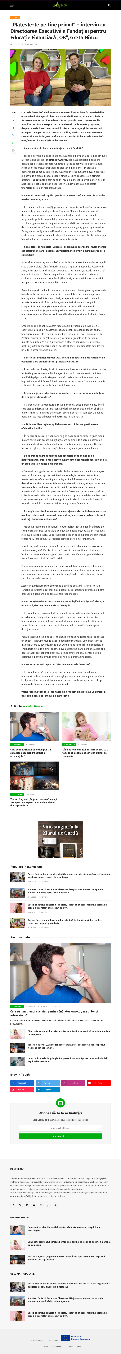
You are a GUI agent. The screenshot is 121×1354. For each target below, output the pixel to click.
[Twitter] (13, 135)
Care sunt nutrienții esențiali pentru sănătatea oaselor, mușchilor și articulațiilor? (30, 753)
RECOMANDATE (17, 745)
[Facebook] (13, 128)
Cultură (15, 17)
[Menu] (12, 5)
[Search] (109, 5)
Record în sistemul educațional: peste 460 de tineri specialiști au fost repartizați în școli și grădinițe (65, 922)
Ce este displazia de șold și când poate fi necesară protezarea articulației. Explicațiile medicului (67, 1060)
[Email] (13, 150)
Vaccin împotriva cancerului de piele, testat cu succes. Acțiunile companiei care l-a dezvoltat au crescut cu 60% (67, 906)
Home (45, 1347)
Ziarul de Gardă (53, 1340)
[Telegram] (13, 120)
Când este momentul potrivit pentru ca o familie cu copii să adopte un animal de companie (85, 753)
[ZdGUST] (60, 5)
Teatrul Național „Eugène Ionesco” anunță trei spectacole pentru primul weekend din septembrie (33, 802)
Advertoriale (17, 794)
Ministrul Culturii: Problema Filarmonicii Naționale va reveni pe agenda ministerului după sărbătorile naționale (65, 891)
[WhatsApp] (13, 143)
